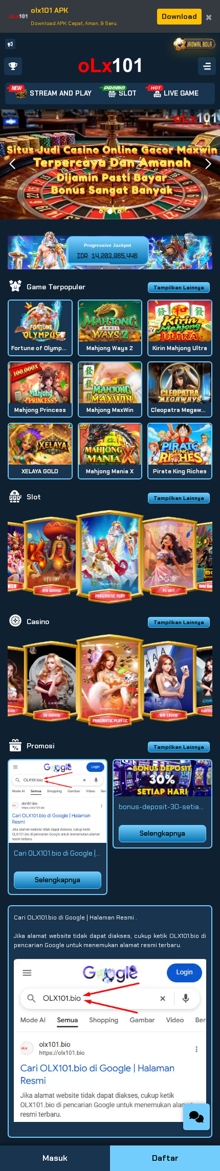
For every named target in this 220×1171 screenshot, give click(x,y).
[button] (208, 164)
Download (179, 16)
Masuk (55, 1158)
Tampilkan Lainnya (178, 287)
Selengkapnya (57, 880)
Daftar (165, 1158)
